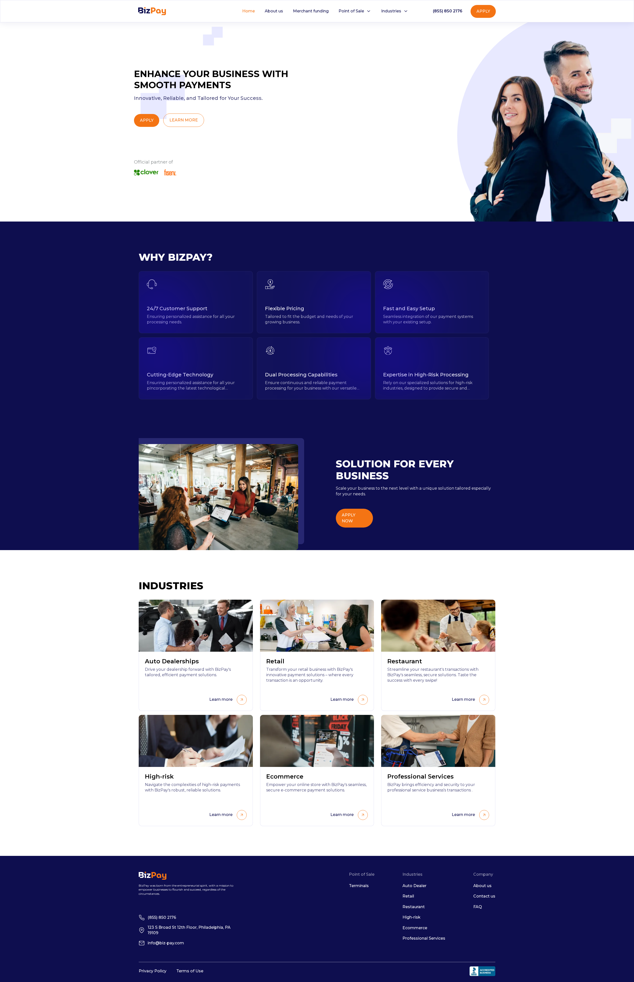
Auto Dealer (414, 885)
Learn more (221, 699)
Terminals (359, 885)
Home (248, 11)
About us (274, 11)
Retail (408, 896)
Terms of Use (189, 971)
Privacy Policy (152, 971)
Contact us (484, 896)
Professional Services (423, 938)
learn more (183, 120)
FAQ (477, 906)
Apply (483, 11)
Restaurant (413, 906)
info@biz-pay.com (166, 943)
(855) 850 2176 (447, 11)
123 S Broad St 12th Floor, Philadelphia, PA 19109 (189, 930)
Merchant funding (311, 11)
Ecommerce (414, 928)
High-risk (411, 917)
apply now (348, 518)
